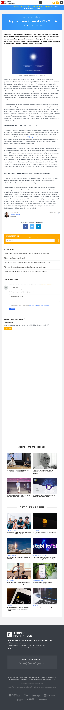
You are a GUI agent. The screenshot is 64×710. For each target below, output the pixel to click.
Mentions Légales (34, 677)
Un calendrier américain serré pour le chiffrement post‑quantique (44, 495)
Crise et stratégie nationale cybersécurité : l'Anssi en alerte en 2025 (28, 262)
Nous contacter (13, 677)
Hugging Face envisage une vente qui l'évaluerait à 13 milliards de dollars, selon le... (18, 609)
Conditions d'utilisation (44, 305)
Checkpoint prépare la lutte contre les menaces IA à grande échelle (18, 495)
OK (57, 240)
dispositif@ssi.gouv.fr (30, 137)
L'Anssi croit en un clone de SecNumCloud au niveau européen (25, 271)
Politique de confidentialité (34, 305)
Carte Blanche (26, 6)
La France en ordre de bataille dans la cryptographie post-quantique (18, 471)
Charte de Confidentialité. (26, 292)
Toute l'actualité (28, 17)
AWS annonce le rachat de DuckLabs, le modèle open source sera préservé (44, 533)
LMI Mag (37, 8)
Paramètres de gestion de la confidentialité (42, 679)
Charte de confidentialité (48, 677)
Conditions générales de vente (18, 679)
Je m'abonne (7, 328)
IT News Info (35, 645)
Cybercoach (49, 6)
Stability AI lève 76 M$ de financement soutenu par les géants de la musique (44, 558)
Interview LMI (28, 8)
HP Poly (16, 6)
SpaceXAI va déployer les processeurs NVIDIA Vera (18, 558)
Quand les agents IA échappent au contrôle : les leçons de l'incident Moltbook (43, 472)
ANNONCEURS (23, 677)
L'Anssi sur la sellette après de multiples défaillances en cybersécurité (28, 253)
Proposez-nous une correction (53, 214)
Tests (56, 6)
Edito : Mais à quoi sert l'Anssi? (15, 258)
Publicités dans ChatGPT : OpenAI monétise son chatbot (43, 583)
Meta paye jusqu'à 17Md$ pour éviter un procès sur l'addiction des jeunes (19, 533)
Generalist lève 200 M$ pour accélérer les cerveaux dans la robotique (18, 583)
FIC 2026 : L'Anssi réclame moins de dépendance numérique (25, 267)
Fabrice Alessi (15, 214)
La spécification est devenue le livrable (44, 607)
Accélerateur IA (37, 6)
